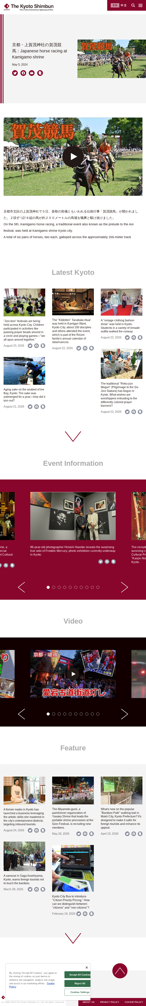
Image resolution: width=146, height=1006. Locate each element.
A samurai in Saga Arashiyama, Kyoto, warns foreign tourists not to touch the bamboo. (24, 879)
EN (115, 5)
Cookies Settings (80, 992)
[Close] (87, 967)
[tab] (48, 587)
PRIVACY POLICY (109, 1002)
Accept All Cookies (80, 974)
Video (73, 621)
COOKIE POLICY (134, 1002)
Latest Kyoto (73, 272)
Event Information (73, 463)
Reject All (80, 983)
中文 (124, 5)
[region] (48, 982)
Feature (73, 747)
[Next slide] (124, 587)
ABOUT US (89, 1002)
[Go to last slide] (21, 587)
